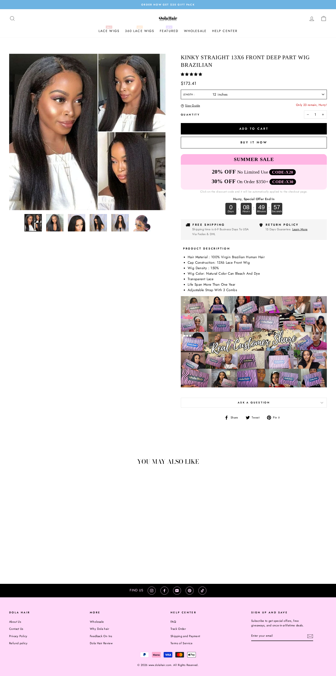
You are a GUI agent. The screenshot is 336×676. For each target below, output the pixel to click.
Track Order (178, 629)
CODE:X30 (282, 182)
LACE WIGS (109, 31)
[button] (192, 74)
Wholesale (97, 622)
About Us (15, 622)
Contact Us (16, 629)
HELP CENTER (224, 31)
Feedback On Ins (101, 636)
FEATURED (169, 31)
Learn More (300, 229)
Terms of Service (181, 643)
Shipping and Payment (185, 636)
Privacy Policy (18, 636)
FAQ (173, 622)
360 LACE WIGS (139, 31)
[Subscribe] (310, 636)
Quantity (190, 114)
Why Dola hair (99, 629)
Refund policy (18, 643)
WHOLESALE (195, 31)
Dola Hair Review (101, 643)
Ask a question (254, 402)
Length (188, 94)
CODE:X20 (282, 172)
